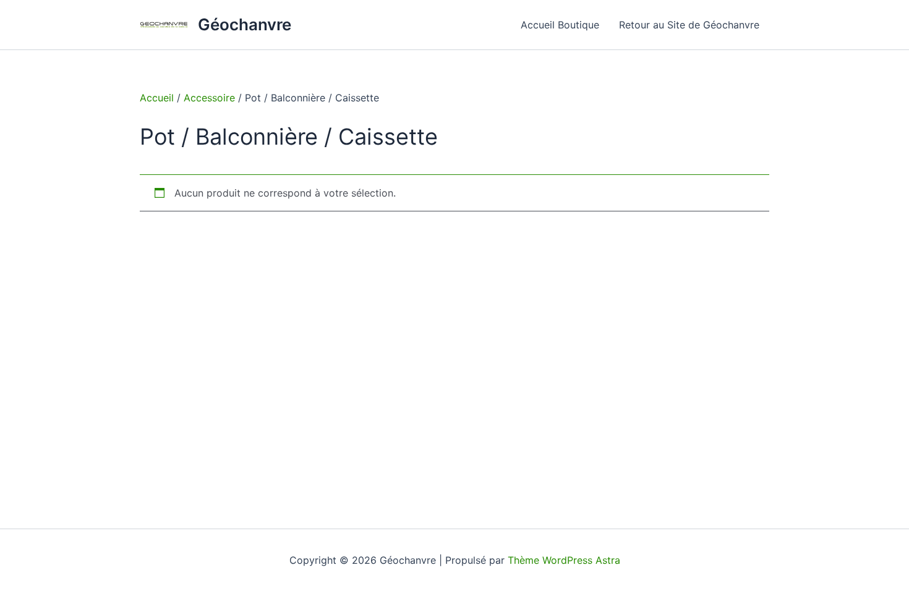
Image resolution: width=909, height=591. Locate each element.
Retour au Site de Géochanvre (689, 25)
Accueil (157, 97)
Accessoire (209, 97)
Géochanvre (244, 24)
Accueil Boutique (560, 25)
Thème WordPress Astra (564, 560)
